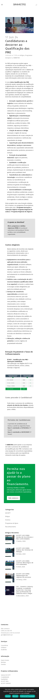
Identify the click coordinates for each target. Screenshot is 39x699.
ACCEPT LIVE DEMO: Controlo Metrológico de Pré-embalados (24, 562)
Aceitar (8, 696)
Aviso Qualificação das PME (19, 82)
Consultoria (4, 645)
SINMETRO (16, 58)
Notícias (3, 662)
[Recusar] (37, 693)
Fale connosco (13, 498)
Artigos (22, 55)
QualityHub (4, 679)
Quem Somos (5, 660)
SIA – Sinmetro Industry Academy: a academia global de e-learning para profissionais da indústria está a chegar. (24, 590)
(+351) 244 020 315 (6, 631)
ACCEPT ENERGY (6, 683)
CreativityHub (5, 677)
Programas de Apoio (11, 523)
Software (3, 647)
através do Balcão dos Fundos (17, 405)
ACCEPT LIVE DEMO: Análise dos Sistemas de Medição (24, 549)
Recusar (15, 696)
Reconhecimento (10, 527)
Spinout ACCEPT (6, 675)
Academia (4, 649)
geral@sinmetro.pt (6, 635)
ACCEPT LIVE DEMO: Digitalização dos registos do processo (23, 575)
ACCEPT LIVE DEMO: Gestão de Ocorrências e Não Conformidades (24, 537)
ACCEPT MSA (4, 681)
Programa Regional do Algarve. (21, 211)
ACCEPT (8, 513)
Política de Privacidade (27, 696)
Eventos (7, 520)
